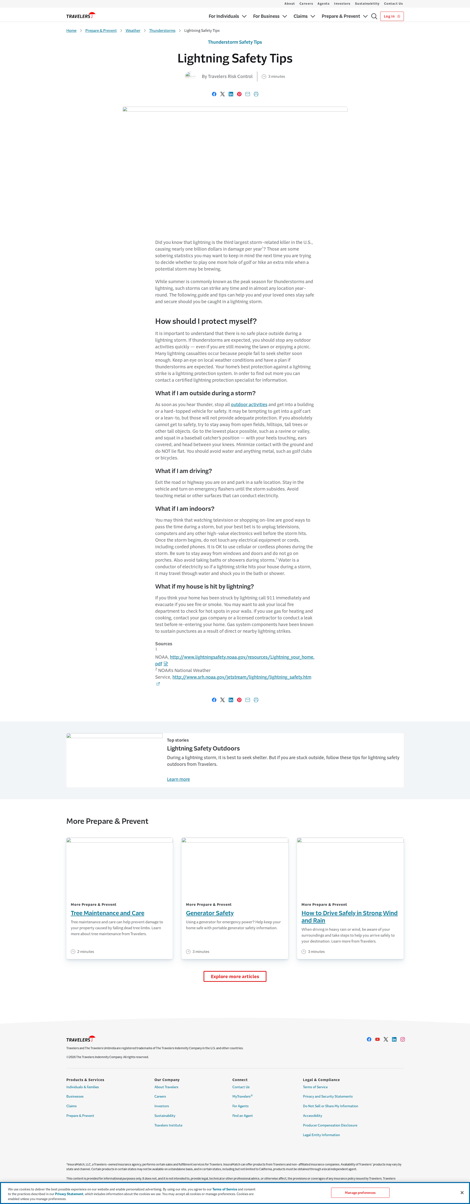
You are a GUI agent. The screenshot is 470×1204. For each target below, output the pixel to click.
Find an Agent (242, 1115)
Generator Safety (210, 913)
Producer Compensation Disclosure (330, 1125)
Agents (324, 3)
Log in (389, 16)
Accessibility (312, 1115)
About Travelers (166, 1087)
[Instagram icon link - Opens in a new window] (402, 1039)
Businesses (75, 1096)
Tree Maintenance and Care (107, 913)
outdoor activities (249, 404)
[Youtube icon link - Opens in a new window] (377, 1039)
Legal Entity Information (321, 1135)
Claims (71, 1106)
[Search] (374, 16)
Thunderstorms (162, 30)
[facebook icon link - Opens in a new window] (369, 1039)
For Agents (240, 1106)
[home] (80, 15)
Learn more (178, 779)
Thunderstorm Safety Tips (235, 42)
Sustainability (367, 3)
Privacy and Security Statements (328, 1096)
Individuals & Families (82, 1087)
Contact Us (393, 3)
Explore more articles (235, 976)
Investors (342, 3)
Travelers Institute (168, 1125)
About (289, 3)
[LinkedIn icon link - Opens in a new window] (394, 1039)
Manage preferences (360, 1192)
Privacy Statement (69, 1194)
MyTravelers (242, 1096)
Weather (133, 30)
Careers (306, 3)
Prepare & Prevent (101, 30)
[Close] (462, 1192)
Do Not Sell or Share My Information (330, 1106)
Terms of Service (315, 1087)
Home (71, 30)
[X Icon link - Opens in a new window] (386, 1039)
